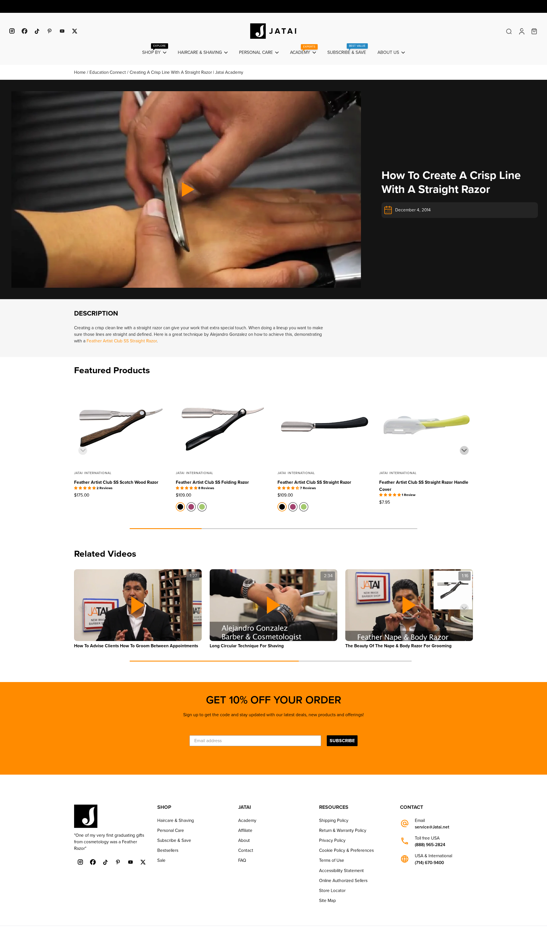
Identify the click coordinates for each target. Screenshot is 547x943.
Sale (161, 860)
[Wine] (191, 507)
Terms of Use (331, 860)
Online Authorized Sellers (343, 880)
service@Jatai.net (432, 827)
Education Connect (108, 72)
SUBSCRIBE (342, 741)
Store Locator (332, 890)
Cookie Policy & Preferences (346, 850)
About (244, 840)
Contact (245, 850)
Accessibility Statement (341, 870)
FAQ (242, 860)
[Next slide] (464, 450)
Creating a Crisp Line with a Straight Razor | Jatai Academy (186, 72)
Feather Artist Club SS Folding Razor (212, 482)
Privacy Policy (332, 840)
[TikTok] (37, 31)
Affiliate (245, 830)
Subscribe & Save (174, 840)
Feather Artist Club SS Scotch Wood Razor (116, 482)
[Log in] (521, 31)
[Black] (180, 507)
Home (80, 72)
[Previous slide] (82, 450)
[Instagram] (12, 31)
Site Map (327, 900)
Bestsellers (167, 850)
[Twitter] (74, 31)
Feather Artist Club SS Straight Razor (122, 341)
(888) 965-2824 (430, 845)
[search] (509, 31)
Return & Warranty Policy (342, 830)
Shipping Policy (333, 820)
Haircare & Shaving (175, 820)
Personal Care (170, 830)
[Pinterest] (49, 31)
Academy (247, 820)
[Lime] (202, 507)
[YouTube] (62, 31)
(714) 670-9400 (429, 863)
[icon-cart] (534, 31)
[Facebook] (24, 31)
